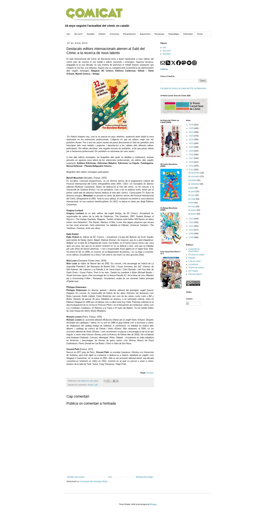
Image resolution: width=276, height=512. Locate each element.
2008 (191, 237)
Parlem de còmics (196, 267)
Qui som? (167, 51)
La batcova (193, 264)
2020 (191, 147)
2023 (191, 136)
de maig (192, 199)
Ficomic (150, 373)
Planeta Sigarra (195, 274)
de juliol (192, 191)
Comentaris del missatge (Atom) (93, 481)
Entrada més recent (75, 477)
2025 (191, 128)
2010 (191, 230)
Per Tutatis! (193, 271)
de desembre (194, 173)
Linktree (164, 69)
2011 (191, 226)
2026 (191, 125)
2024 (191, 132)
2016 (191, 162)
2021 (191, 143)
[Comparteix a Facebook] (114, 381)
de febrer (192, 210)
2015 (191, 166)
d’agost (191, 188)
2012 (191, 222)
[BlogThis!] (108, 381)
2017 (191, 158)
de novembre (194, 176)
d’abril (191, 203)
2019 (191, 151)
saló (96, 385)
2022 (191, 139)
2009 (191, 233)
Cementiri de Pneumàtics (194, 250)
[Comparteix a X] (111, 381)
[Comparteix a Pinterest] (117, 381)
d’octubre (192, 180)
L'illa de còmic (194, 261)
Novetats (166, 54)
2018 (191, 154)
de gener (192, 214)
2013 (191, 219)
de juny (191, 195)
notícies (90, 385)
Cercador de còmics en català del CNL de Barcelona (183, 88)
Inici (110, 477)
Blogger (153, 504)
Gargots (191, 258)
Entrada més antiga (144, 477)
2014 (191, 169)
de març (192, 206)
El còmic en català (196, 255)
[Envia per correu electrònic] (105, 381)
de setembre (194, 184)
